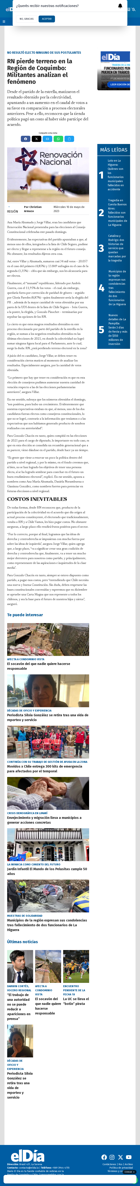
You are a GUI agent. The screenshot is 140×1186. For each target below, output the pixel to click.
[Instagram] (112, 1157)
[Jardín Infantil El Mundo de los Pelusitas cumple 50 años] (48, 844)
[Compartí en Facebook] (25, 139)
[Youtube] (128, 1157)
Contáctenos (109, 1164)
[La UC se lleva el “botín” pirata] (76, 966)
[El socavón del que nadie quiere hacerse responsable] (48, 639)
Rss (120, 1164)
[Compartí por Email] (47, 139)
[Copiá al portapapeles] (69, 139)
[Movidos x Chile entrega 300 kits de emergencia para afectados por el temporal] (48, 742)
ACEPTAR (47, 18)
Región (12, 209)
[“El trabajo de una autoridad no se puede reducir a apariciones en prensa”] (20, 966)
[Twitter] (120, 1157)
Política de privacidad (121, 1167)
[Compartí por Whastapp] (58, 139)
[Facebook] (104, 1157)
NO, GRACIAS (27, 18)
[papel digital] (128, 9)
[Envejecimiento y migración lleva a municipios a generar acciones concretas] (48, 793)
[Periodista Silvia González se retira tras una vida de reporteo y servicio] (48, 690)
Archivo (129, 1164)
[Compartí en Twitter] (36, 139)
